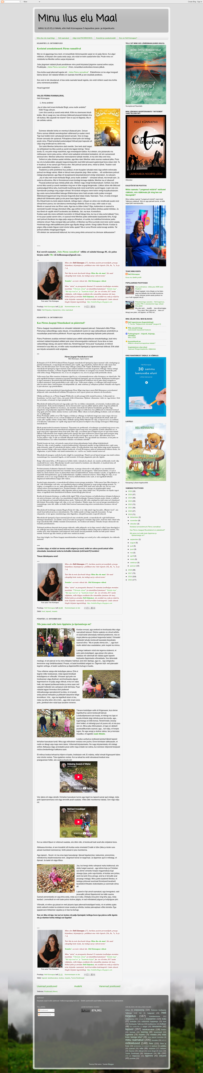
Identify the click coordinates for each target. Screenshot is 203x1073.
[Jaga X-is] (90, 306)
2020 (130, 511)
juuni (132, 549)
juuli (132, 546)
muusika (155, 1040)
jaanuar (133, 566)
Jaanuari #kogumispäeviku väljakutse (142, 349)
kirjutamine (57, 310)
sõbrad (141, 1051)
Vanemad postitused (109, 986)
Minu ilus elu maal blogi (46, 38)
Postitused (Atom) (51, 991)
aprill (132, 556)
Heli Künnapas (134, 274)
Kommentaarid (45, 1015)
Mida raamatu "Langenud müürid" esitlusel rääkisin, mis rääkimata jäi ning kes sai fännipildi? (146, 192)
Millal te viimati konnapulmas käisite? (141, 343)
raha (141, 1048)
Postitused (44, 1010)
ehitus (127, 1010)
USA (126, 1056)
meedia (153, 1034)
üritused (162, 1056)
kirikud (141, 1019)
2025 (130, 494)
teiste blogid (152, 1051)
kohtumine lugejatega (150, 1021)
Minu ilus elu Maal (77, 19)
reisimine (152, 1048)
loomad (132, 1032)
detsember (134, 517)
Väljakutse (136, 1056)
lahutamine (157, 1026)
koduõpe (133, 1021)
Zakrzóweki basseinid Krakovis (139, 330)
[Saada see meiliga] (85, 306)
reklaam (163, 1048)
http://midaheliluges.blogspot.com (99, 302)
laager (145, 1026)
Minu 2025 (132, 337)
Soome (131, 1051)
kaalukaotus (129, 1019)
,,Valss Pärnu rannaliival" (57, 67)
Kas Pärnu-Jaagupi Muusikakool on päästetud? (61, 323)
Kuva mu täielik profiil (133, 277)
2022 (130, 504)
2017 (130, 573)
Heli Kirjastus (47, 310)
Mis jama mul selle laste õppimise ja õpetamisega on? (64, 624)
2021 (130, 508)
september (134, 539)
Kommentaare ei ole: (73, 306)
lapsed (48, 611)
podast (146, 1046)
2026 (130, 491)
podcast (154, 1046)
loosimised (158, 1032)
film (140, 1013)
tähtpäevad (148, 1053)
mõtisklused (132, 1043)
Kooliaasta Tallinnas (136, 1024)
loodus (61, 978)
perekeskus (137, 1046)
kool (43, 611)
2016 (130, 576)
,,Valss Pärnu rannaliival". (78, 72)
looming (144, 1032)
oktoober (133, 524)
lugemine (129, 1034)
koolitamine (152, 1024)
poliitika (163, 1046)
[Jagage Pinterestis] (94, 306)
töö (159, 1053)
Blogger (111, 1064)
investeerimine (154, 1016)
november (134, 520)
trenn (161, 1051)
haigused (150, 1013)
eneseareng (139, 1010)
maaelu (54, 611)
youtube (132, 1058)
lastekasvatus (53, 978)
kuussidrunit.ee (134, 341)
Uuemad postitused (47, 986)
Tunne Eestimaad (77, 978)
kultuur (163, 1024)
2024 (130, 498)
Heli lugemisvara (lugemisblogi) (140, 322)
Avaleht (78, 986)
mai (131, 553)
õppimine (149, 1056)
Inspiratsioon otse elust (137, 347)
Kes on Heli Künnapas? (128, 38)
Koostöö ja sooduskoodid (105, 38)
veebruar (133, 562)
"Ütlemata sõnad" (79, 289)
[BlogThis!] (87, 306)
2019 (130, 514)
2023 (130, 501)
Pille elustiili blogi (135, 328)
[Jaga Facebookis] (92, 306)
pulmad (132, 1048)
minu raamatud (67, 310)
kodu (164, 1019)
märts (132, 559)
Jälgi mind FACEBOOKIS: (82, 38)
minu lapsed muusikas (156, 1037)
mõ (163, 1040)
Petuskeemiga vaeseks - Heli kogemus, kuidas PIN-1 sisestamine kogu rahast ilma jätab (150, 304)
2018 (130, 570)
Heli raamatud (63, 38)
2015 (130, 580)
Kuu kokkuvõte (135, 1026)
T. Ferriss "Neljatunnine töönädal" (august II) (144, 324)
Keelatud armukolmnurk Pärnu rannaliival (59, 48)
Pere (151, 1043)
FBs (51, 255)
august (133, 543)
